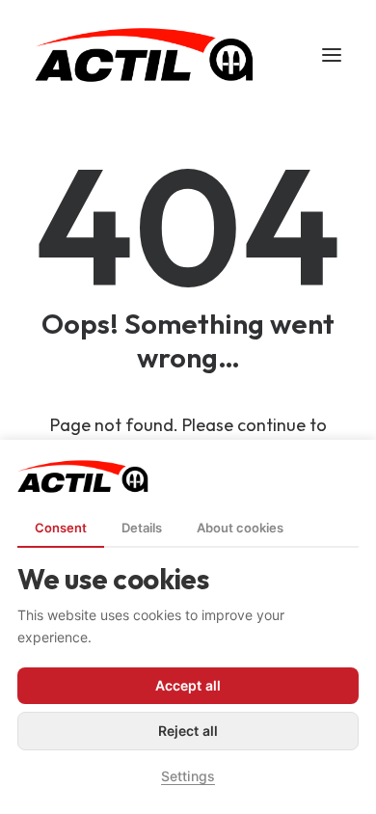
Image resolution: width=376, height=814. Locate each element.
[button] (331, 55)
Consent (61, 527)
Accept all (188, 685)
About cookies (240, 527)
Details (141, 527)
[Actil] (144, 55)
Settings (188, 776)
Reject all (188, 730)
